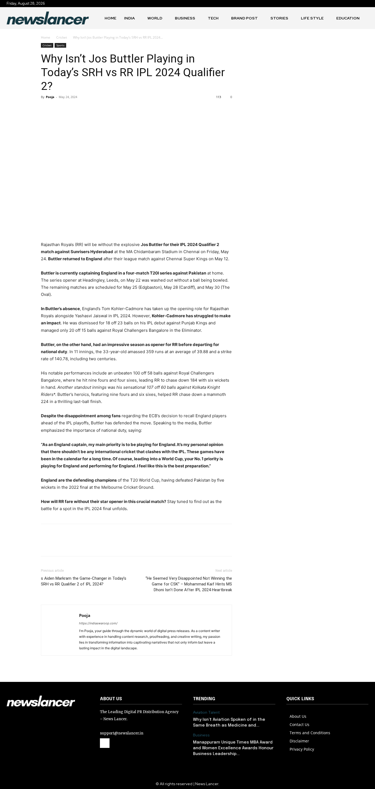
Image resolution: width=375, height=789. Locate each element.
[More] (97, 109)
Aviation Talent (206, 712)
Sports (60, 45)
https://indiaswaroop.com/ (98, 623)
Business (201, 735)
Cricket (61, 37)
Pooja (50, 97)
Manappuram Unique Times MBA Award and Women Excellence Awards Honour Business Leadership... (233, 748)
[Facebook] (46, 109)
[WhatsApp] (84, 109)
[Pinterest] (71, 109)
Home (45, 37)
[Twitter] (59, 109)
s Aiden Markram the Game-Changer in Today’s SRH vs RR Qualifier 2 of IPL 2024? (83, 581)
